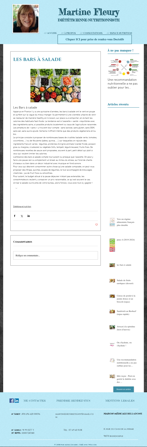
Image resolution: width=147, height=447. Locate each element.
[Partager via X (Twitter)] (21, 215)
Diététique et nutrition (22, 206)
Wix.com (92, 445)
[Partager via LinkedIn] (28, 215)
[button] (91, 33)
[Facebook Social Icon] (11, 400)
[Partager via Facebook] (14, 215)
